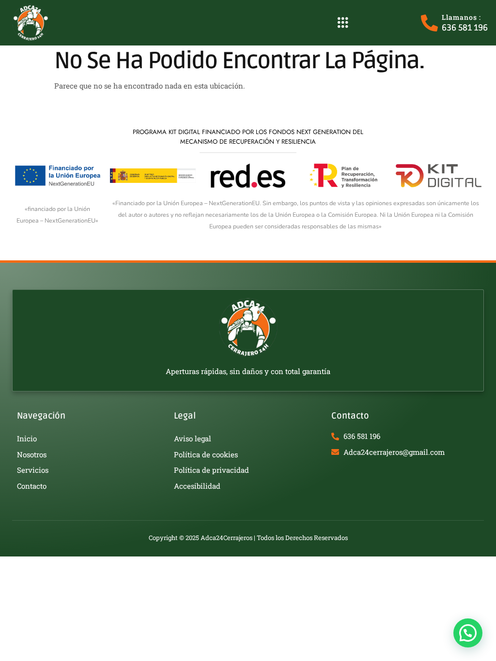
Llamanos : (461, 17)
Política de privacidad (211, 470)
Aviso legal (192, 438)
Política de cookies (206, 454)
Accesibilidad (197, 486)
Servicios (32, 470)
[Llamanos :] (429, 23)
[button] (343, 22)
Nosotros (31, 454)
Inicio (27, 438)
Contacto (31, 486)
